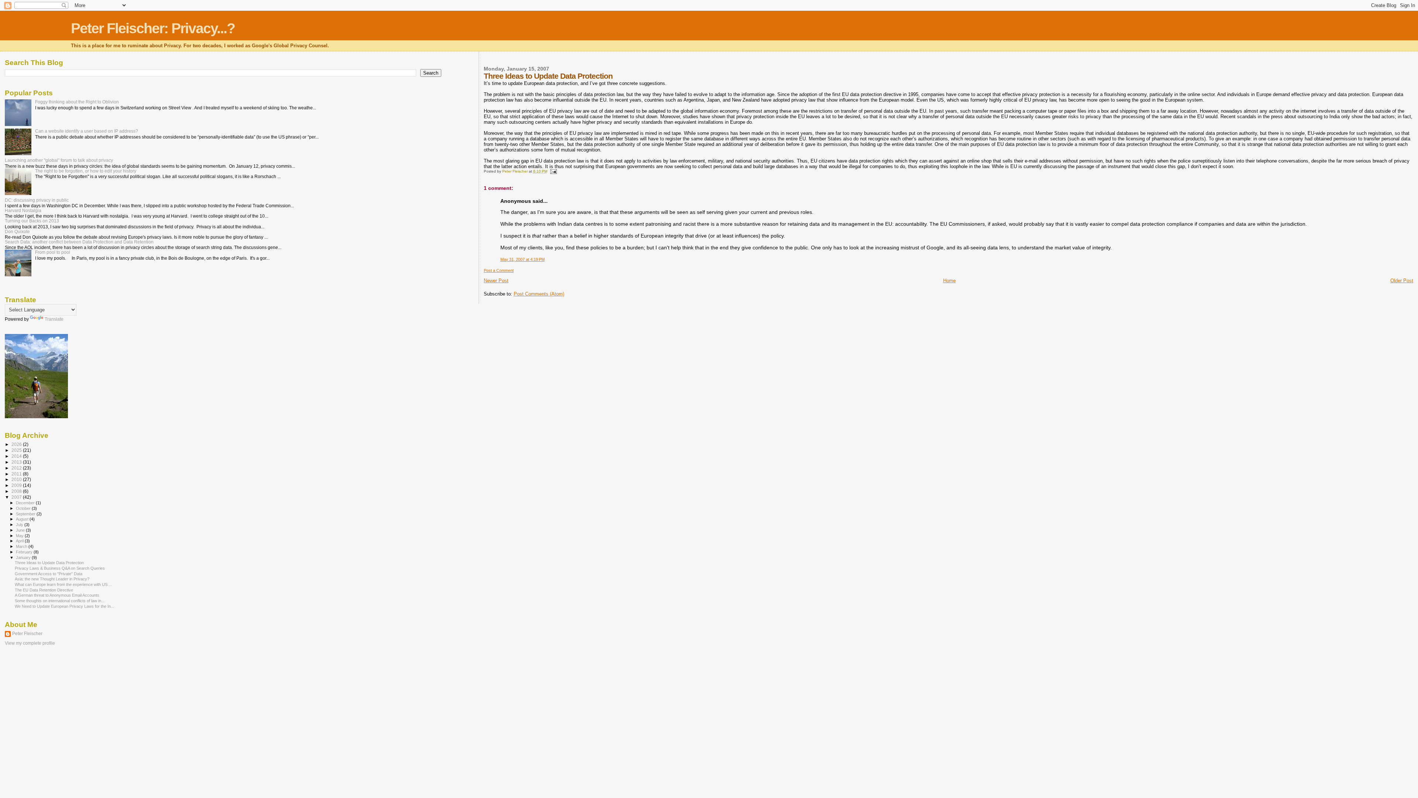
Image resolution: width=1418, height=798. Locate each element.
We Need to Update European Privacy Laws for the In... (64, 606)
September (26, 514)
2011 (17, 473)
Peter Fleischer (27, 633)
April (20, 541)
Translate (54, 319)
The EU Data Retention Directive (44, 590)
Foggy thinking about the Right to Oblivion (77, 101)
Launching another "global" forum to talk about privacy (59, 160)
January (24, 557)
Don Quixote (17, 231)
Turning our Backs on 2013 (32, 220)
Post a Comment (499, 270)
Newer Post (496, 280)
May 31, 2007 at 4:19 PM (522, 259)
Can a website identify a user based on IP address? (86, 131)
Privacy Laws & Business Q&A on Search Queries (60, 568)
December (26, 503)
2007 (17, 497)
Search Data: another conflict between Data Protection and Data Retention (79, 241)
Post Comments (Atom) (539, 294)
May (20, 535)
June (21, 530)
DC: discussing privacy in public (37, 200)
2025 (17, 450)
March (22, 546)
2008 (17, 491)
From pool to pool (52, 252)
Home (949, 280)
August (23, 519)
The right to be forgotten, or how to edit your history (85, 170)
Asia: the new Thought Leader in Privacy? (52, 579)
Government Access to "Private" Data (48, 574)
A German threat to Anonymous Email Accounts (57, 595)
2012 (17, 468)
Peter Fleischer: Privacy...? (153, 28)
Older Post (1401, 280)
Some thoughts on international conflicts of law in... (60, 600)
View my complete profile (30, 643)
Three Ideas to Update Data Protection (49, 562)
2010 (17, 479)
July (20, 524)
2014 (17, 456)
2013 (17, 462)
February (25, 552)
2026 (17, 444)
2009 (17, 485)
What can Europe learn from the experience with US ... (63, 584)
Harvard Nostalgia (23, 210)
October (24, 508)
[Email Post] (553, 171)
